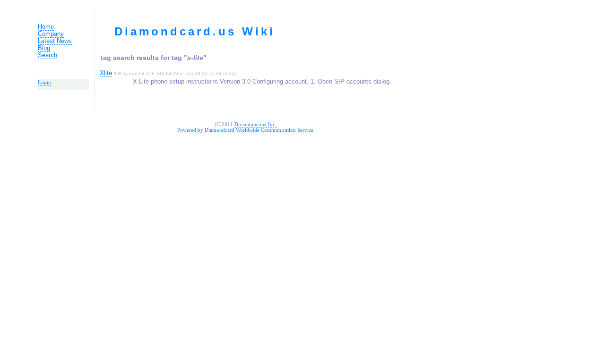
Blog (44, 47)
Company (51, 33)
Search (47, 55)
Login (44, 82)
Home (46, 26)
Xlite (106, 72)
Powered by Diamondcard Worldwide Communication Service (245, 130)
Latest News (55, 40)
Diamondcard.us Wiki (194, 31)
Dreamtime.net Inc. (255, 124)
